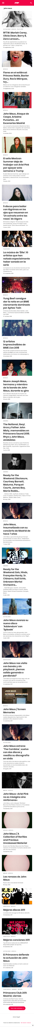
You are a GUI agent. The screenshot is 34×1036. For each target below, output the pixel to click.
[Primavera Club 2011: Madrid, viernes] (17, 979)
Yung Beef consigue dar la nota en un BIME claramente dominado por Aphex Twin (16, 303)
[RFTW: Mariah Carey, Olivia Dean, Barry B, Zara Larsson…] (17, 19)
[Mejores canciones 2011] (17, 926)
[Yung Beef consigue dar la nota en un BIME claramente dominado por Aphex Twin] (17, 285)
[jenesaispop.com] (17, 2)
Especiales (6, 906)
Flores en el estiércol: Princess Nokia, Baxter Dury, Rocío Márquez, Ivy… (16, 77)
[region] (17, 1031)
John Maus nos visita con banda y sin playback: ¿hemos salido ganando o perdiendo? (15, 669)
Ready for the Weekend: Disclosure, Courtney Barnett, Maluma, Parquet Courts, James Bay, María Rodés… (15, 483)
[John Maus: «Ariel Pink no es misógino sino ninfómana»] (17, 780)
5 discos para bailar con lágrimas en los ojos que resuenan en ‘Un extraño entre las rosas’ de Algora (15, 212)
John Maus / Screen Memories (14, 711)
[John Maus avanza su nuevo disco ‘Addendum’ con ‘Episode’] (17, 607)
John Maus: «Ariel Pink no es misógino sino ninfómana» (15, 797)
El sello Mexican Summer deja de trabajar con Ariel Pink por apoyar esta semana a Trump (16, 164)
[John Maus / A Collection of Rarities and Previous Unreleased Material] (17, 820)
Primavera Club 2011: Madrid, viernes (15, 994)
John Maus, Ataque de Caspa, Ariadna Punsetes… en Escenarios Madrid (16, 118)
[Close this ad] (32, 1025)
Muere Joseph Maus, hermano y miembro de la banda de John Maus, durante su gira (16, 386)
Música (14, 29)
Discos (5, 830)
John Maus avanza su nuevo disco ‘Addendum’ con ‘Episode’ (15, 625)
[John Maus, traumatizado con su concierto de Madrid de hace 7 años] (17, 511)
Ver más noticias (16, 1008)
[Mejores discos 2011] (17, 896)
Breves (5, 790)
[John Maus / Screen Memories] (17, 696)
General (5, 421)
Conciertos (7, 989)
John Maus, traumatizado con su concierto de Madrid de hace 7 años (16, 529)
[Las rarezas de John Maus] (17, 863)
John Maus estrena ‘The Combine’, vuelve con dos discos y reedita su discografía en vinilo (16, 752)
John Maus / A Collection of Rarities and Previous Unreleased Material (15, 838)
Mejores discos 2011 (14, 909)
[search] (31, 3)
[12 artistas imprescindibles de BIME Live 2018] (17, 328)
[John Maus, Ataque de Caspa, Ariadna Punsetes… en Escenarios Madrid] (17, 100)
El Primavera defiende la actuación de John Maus (16, 957)
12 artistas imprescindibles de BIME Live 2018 (14, 344)
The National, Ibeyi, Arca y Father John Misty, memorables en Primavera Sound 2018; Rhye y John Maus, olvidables (16, 432)
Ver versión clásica (26, 1022)
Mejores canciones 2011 (16, 939)
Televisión (6, 249)
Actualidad (7, 29)
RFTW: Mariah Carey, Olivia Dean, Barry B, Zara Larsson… (15, 35)
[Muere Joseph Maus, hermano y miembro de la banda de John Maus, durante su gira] (17, 368)
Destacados (7, 659)
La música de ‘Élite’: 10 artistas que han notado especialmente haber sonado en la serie (16, 258)
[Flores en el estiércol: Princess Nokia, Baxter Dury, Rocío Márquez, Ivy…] (17, 59)
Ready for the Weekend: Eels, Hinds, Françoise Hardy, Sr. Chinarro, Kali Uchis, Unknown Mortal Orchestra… (15, 577)
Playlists (20, 29)
